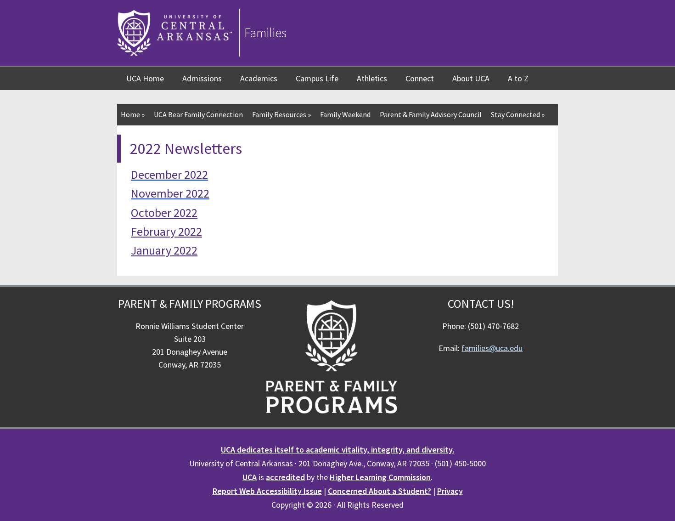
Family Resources (281, 114)
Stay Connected (518, 114)
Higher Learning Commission (380, 477)
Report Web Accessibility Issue (267, 491)
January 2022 (164, 250)
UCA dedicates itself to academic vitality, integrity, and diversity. (337, 449)
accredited (285, 477)
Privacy (450, 491)
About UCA (470, 78)
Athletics (372, 78)
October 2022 (164, 212)
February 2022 (166, 231)
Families (265, 32)
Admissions (202, 78)
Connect (419, 78)
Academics (258, 78)
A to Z (518, 78)
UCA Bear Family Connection (198, 114)
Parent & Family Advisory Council (431, 114)
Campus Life (317, 78)
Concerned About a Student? (379, 491)
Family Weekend (345, 114)
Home (133, 114)
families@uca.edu (492, 348)
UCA (249, 477)
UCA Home (145, 78)
